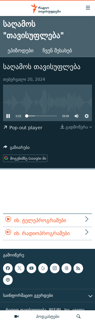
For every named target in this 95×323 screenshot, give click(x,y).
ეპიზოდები (20, 50)
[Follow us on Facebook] (8, 268)
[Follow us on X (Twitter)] (19, 268)
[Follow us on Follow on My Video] (43, 268)
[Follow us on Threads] (66, 268)
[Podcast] (8, 280)
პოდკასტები (47, 316)
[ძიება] (78, 316)
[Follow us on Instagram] (55, 268)
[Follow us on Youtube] (31, 268)
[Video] (16, 316)
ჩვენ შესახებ (57, 50)
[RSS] (78, 268)
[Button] (16, 149)
